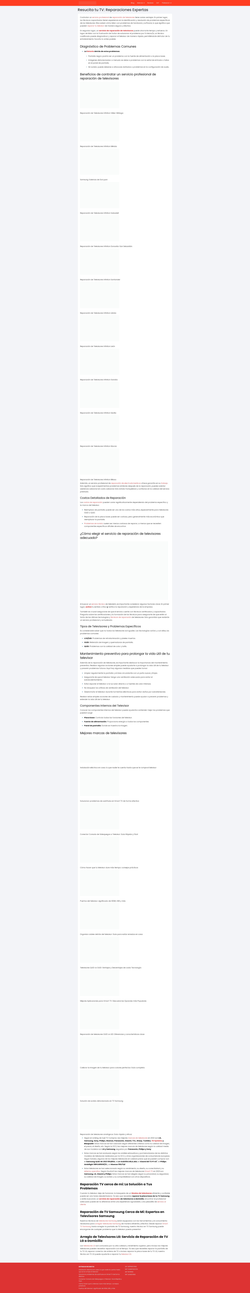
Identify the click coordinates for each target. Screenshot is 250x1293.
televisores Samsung (108, 1221)
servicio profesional (100, 17)
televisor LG (126, 1254)
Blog (132, 3)
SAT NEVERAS (129, 1272)
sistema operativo (92, 1171)
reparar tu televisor (95, 26)
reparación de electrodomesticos (126, 483)
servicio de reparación (109, 1199)
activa (89, 607)
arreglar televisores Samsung (108, 1223)
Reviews (150, 3)
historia (90, 51)
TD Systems (156, 1141)
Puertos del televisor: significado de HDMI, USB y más (97, 1288)
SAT (157, 3)
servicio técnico (98, 604)
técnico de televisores (141, 1193)
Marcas (140, 3)
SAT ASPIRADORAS (131, 1267)
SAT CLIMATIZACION (131, 1269)
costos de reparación (92, 502)
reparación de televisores (123, 17)
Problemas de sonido (93, 523)
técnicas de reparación (121, 617)
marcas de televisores (137, 1138)
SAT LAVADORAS (130, 1274)
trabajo (164, 483)
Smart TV (149, 1171)
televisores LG (89, 1245)
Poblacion (166, 3)
